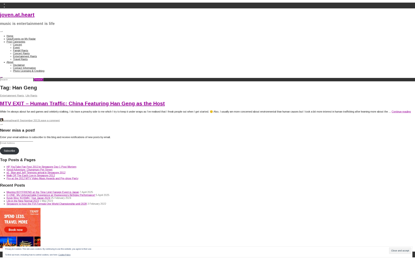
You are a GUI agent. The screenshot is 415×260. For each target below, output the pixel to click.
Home (9, 36)
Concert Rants (21, 53)
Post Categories (15, 41)
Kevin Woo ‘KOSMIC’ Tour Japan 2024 (28, 198)
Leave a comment (49, 120)
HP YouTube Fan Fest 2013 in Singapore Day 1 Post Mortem (41, 166)
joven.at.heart (17, 15)
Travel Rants (20, 59)
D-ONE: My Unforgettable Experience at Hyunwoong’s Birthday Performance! (50, 195)
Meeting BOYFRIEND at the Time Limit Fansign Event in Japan (42, 192)
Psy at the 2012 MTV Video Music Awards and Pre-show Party (42, 178)
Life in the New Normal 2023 (22, 201)
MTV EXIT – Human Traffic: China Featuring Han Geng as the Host (82, 103)
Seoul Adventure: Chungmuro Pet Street (29, 169)
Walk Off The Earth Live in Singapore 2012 (30, 175)
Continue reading (401, 111)
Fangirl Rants (20, 50)
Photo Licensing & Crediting (28, 71)
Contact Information (24, 68)
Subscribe (9, 150)
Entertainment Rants (25, 56)
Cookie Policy (64, 255)
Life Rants (31, 95)
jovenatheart (10, 120)
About (9, 62)
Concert (17, 44)
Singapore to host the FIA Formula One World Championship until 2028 (46, 203)
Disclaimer (19, 65)
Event (16, 47)
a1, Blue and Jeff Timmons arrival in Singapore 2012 (35, 172)
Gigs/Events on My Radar (21, 39)
